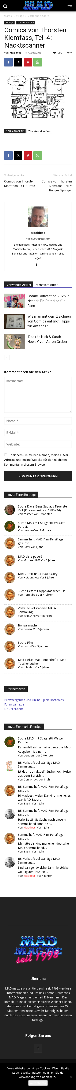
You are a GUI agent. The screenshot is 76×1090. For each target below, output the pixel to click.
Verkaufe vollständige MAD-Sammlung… (37, 610)
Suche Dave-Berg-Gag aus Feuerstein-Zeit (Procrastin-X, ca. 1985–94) (44, 508)
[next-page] (13, 357)
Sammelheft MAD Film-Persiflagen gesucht (41, 541)
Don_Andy (30, 779)
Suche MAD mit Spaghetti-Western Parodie (41, 525)
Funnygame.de (14, 704)
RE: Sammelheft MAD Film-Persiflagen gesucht (44, 788)
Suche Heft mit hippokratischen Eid (41, 591)
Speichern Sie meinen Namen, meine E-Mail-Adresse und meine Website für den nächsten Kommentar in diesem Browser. (37, 459)
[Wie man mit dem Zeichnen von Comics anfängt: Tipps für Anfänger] (14, 321)
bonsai (28, 629)
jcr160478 (29, 616)
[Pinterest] (28, 62)
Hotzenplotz (31, 577)
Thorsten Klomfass (39, 131)
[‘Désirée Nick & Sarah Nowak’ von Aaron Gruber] (14, 341)
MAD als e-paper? (30, 556)
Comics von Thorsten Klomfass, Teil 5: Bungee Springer (57, 186)
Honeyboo (30, 595)
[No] (71, 1076)
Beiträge (19, 16)
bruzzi (28, 646)
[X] (18, 62)
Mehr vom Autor (47, 285)
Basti (27, 547)
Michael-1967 (32, 560)
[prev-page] (7, 357)
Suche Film (25, 642)
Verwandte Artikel (19, 285)
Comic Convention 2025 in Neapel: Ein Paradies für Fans (48, 301)
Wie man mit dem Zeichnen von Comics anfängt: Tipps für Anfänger (49, 321)
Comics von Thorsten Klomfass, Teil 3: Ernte (19, 184)
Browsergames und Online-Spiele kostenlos (34, 700)
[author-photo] (38, 227)
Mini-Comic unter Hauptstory (37, 574)
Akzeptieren (38, 1083)
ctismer (28, 514)
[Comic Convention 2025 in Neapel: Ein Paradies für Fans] (14, 301)
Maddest (15, 52)
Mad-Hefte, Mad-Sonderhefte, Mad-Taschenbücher (42, 662)
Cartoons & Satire (38, 16)
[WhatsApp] (37, 62)
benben (29, 530)
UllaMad (29, 667)
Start (7, 16)
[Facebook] (8, 62)
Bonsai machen (28, 625)
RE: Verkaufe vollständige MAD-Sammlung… (39, 764)
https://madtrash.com (38, 238)
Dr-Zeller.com (13, 709)
